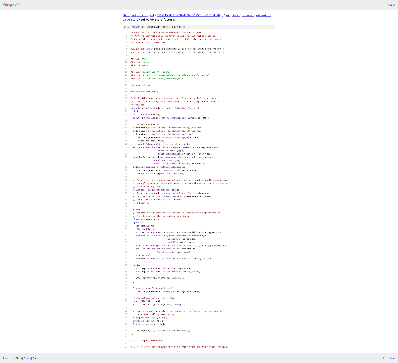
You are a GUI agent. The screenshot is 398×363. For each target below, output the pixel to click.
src (228, 15)
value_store (130, 19)
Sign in (391, 4)
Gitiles (19, 358)
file (186, 27)
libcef (236, 15)
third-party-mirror (135, 15)
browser (248, 15)
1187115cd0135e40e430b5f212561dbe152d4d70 (188, 15)
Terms (36, 358)
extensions (263, 15)
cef (152, 15)
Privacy (27, 358)
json (392, 358)
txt (385, 358)
